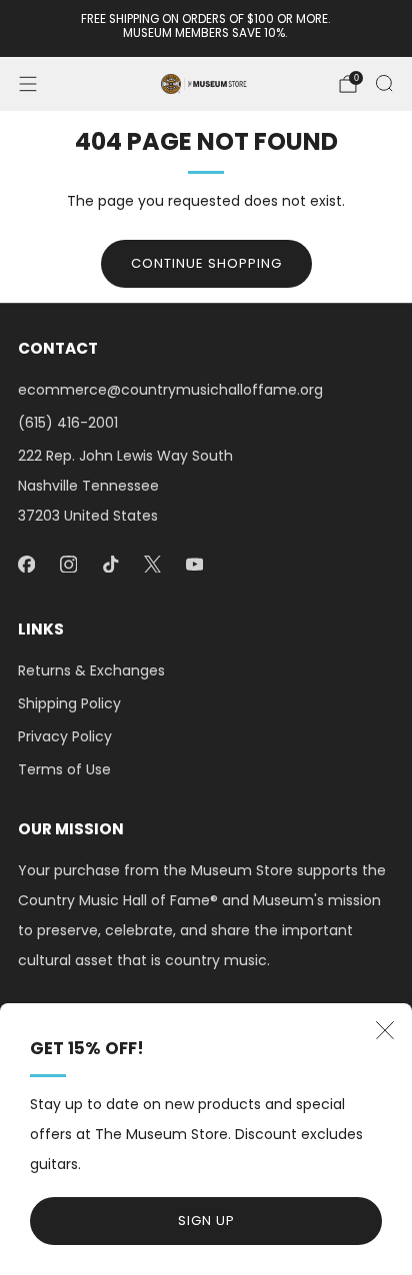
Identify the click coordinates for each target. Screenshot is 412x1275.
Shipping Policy (69, 703)
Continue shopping (206, 263)
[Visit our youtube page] (194, 564)
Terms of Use (64, 769)
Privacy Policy (65, 736)
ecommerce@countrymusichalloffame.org (170, 390)
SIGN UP (206, 1220)
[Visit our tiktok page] (110, 564)
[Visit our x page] (152, 564)
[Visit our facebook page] (26, 564)
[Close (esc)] (385, 1030)
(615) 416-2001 (68, 423)
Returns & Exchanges (91, 670)
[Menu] (28, 84)
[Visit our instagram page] (68, 564)
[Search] (384, 83)
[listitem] (206, 28)
